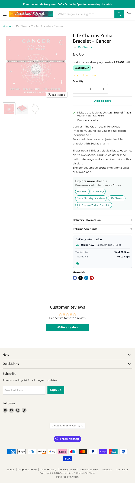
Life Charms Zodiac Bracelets (93, 205)
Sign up (56, 390)
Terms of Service (89, 469)
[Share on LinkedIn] (86, 278)
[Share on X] (80, 278)
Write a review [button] (67, 327)
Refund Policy (48, 469)
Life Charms (84, 47)
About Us (107, 469)
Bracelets (82, 191)
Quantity (78, 81)
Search (11, 469)
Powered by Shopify (67, 476)
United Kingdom (66, 425)
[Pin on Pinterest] (92, 278)
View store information (87, 120)
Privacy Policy (68, 469)
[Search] (119, 14)
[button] (9, 109)
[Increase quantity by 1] (103, 88)
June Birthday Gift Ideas (91, 198)
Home (7, 26)
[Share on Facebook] (75, 278)
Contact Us (122, 469)
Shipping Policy (27, 469)
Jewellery (98, 191)
